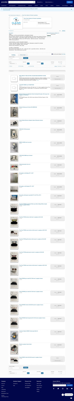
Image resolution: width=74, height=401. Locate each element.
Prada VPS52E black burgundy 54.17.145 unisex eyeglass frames (32, 317)
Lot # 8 (20, 143)
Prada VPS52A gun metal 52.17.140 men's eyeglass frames (31, 278)
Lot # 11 (20, 165)
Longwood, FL (11, 30)
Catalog (13, 54)
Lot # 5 (20, 108)
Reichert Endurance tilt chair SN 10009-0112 (28, 107)
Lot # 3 (20, 96)
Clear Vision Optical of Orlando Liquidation (30, 15)
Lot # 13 (20, 187)
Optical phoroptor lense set (24, 164)
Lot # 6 (20, 156)
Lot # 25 (20, 358)
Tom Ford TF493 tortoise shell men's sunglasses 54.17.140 (31, 217)
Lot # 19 (20, 253)
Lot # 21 (20, 279)
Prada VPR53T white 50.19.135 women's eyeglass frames (30, 357)
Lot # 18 (20, 240)
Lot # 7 (20, 130)
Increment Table (31, 66)
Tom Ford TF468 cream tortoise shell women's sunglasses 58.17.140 (33, 230)
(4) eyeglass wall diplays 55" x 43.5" (26, 173)
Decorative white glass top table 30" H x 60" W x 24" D (30, 195)
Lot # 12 (20, 174)
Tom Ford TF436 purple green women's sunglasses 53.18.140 (31, 252)
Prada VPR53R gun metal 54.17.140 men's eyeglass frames (31, 291)
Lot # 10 (20, 332)
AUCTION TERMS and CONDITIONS (26, 84)
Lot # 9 (20, 345)
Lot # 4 (20, 121)
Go (28, 63)
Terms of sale (22, 54)
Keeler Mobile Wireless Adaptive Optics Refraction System (31, 120)
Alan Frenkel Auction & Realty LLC (14, 15)
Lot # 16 (20, 218)
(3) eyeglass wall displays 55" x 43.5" (26, 186)
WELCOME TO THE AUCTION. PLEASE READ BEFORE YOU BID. (32, 75)
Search (25, 367)
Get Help (63, 54)
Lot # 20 (20, 266)
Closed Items (59, 66)
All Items (56, 66)
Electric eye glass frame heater (25, 344)
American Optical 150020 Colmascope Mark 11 (28, 331)
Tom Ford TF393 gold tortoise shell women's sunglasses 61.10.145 (32, 239)
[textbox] (14, 58)
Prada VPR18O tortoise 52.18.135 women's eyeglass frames (31, 304)
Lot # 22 (20, 292)
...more (37, 80)
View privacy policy (6, 9)
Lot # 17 (20, 231)
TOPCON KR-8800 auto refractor (25, 155)
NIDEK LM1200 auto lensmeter (25, 142)
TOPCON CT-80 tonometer (24, 129)
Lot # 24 (20, 319)
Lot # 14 (20, 196)
